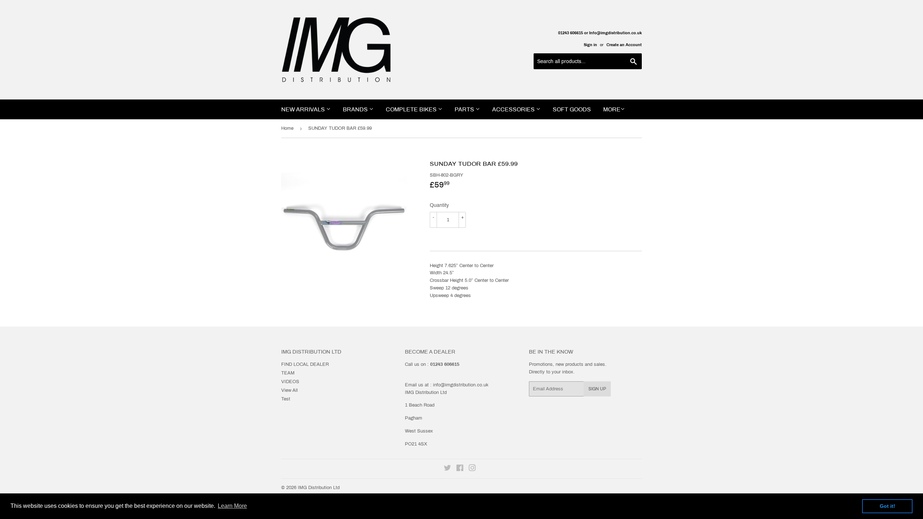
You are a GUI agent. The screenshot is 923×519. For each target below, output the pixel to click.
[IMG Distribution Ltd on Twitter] (447, 469)
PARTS (465, 109)
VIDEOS (290, 381)
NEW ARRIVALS (303, 109)
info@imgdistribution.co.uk (461, 384)
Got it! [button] (887, 506)
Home (287, 128)
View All (289, 390)
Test (285, 399)
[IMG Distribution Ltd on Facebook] (460, 469)
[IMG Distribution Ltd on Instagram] (472, 469)
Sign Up (597, 388)
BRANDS (356, 109)
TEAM (288, 373)
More (612, 109)
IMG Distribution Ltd (319, 487)
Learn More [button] (232, 506)
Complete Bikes (412, 109)
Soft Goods (572, 109)
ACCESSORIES (514, 109)
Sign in (590, 45)
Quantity (439, 205)
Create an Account (624, 45)
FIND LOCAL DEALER (305, 364)
